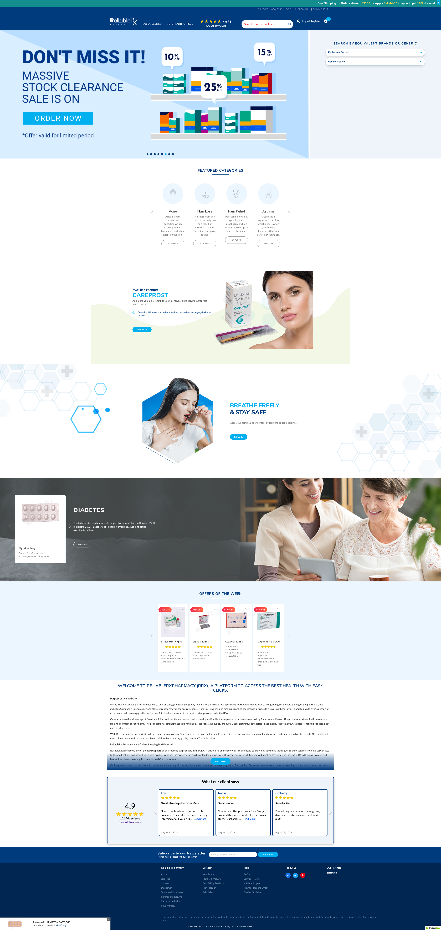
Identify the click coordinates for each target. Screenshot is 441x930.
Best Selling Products (213, 883)
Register (316, 21)
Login (305, 21)
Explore (173, 243)
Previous (152, 213)
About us (276, 9)
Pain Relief (208, 892)
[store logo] (123, 20)
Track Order (320, 9)
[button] (147, 154)
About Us (166, 874)
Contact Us (166, 883)
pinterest (302, 875)
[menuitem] (175, 26)
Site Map (165, 878)
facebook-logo (288, 875)
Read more (192, 818)
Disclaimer (166, 887)
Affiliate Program (252, 883)
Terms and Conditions (172, 892)
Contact (263, 9)
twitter (295, 875)
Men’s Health (209, 887)
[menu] (186, 26)
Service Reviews (252, 878)
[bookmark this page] (438, 2)
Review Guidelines (253, 892)
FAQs (288, 9)
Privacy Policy (168, 905)
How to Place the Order (256, 887)
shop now (142, 329)
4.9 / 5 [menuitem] (227, 21)
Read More (220, 761)
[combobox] (267, 24)
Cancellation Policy (170, 901)
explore (238, 437)
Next (289, 213)
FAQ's (247, 874)
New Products (210, 874)
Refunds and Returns (171, 896)
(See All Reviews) (216, 25)
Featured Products (212, 878)
